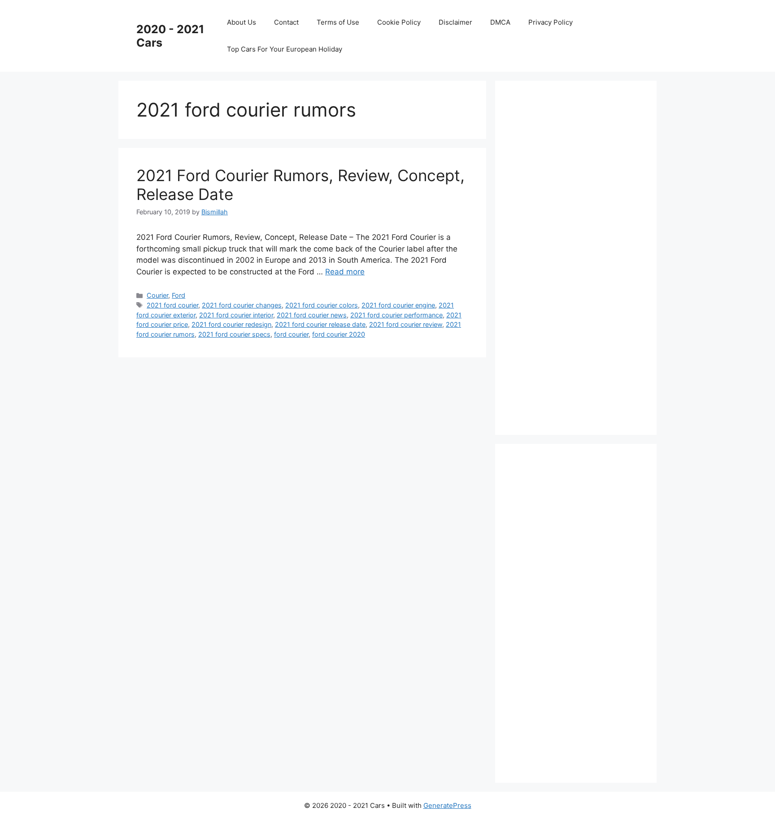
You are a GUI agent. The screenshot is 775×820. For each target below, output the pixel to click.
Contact (286, 22)
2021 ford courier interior (236, 315)
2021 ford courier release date (320, 324)
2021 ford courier (172, 305)
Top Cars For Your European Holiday (284, 49)
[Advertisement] (580, 255)
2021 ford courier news (312, 315)
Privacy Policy (550, 22)
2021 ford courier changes (242, 305)
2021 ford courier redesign (231, 324)
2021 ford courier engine (398, 305)
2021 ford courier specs (234, 334)
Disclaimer (455, 22)
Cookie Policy (399, 22)
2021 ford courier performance (396, 315)
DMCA (500, 22)
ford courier (291, 334)
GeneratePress (447, 805)
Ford (178, 295)
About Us (241, 22)
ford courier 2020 (338, 334)
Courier (157, 295)
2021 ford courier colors (321, 305)
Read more (345, 271)
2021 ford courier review (405, 324)
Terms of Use (338, 22)
